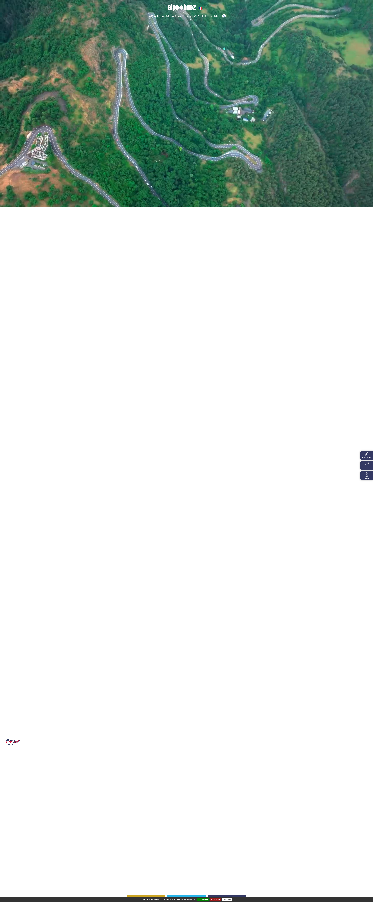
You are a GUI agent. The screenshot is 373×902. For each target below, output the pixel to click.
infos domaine (366, 457)
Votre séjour (169, 15)
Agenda (194, 15)
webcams (366, 478)
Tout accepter (204, 899)
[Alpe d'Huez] (182, 7)
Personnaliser (227, 899)
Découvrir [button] (154, 15)
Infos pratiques (210, 15)
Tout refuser (216, 899)
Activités (183, 15)
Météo (366, 468)
